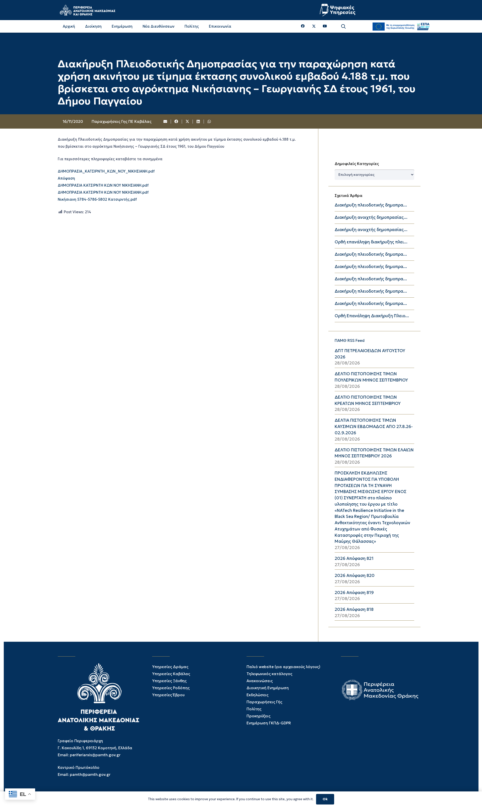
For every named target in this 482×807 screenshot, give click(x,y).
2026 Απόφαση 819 (354, 592)
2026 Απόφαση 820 (355, 575)
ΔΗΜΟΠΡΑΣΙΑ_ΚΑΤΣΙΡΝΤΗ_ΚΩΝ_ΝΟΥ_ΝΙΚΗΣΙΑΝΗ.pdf (106, 171)
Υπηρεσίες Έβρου (168, 694)
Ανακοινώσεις (260, 680)
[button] (343, 26)
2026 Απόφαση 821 (354, 558)
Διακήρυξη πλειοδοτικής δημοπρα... (371, 205)
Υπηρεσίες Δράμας (170, 666)
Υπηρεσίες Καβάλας (171, 673)
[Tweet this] (187, 122)
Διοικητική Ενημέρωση (268, 687)
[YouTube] (325, 26)
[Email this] (165, 122)
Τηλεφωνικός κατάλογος (269, 673)
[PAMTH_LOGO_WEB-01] (87, 10)
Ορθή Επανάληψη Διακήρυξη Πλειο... (372, 315)
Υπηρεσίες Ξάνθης (169, 680)
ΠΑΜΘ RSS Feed (350, 340)
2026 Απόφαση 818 (354, 609)
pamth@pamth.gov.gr (90, 774)
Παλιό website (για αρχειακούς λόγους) (283, 666)
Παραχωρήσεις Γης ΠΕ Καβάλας (121, 121)
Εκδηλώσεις (257, 694)
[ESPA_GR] (401, 26)
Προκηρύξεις (258, 716)
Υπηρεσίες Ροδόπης (171, 687)
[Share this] (176, 122)
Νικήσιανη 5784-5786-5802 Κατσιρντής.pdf (97, 199)
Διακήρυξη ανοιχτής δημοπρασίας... (371, 217)
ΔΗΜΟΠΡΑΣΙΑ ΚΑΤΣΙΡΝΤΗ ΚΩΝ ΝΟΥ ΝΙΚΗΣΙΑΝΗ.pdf (103, 185)
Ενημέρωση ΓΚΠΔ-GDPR (269, 723)
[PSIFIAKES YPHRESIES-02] (338, 10)
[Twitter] (314, 26)
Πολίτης (254, 709)
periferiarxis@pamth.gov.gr (95, 754)
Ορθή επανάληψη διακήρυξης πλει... (371, 242)
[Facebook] (303, 26)
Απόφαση (66, 178)
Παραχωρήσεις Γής (264, 702)
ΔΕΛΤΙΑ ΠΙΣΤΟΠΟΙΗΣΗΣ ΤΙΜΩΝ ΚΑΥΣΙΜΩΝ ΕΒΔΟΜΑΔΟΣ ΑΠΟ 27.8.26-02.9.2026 (374, 427)
